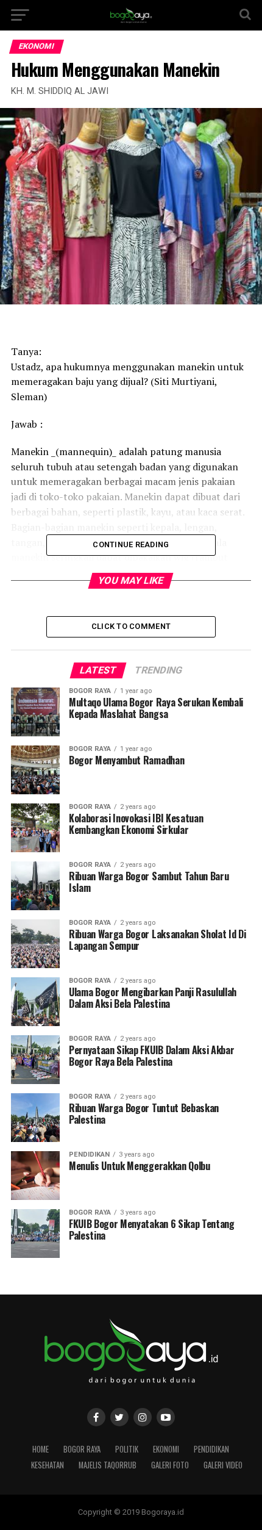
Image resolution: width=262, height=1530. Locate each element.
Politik (126, 1449)
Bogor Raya (82, 1449)
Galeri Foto (170, 1465)
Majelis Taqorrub (107, 1465)
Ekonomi (166, 1449)
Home (40, 1449)
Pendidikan (211, 1449)
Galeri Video (223, 1465)
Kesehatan (47, 1465)
